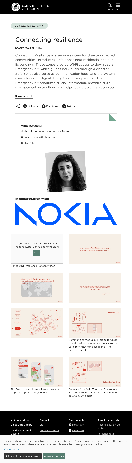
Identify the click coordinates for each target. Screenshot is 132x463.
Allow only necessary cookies (22, 456)
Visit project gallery (27, 25)
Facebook (78, 430)
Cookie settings (13, 449)
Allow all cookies (54, 456)
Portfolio (29, 143)
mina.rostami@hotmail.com (40, 137)
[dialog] (66, 449)
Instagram (78, 424)
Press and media (49, 430)
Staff (42, 424)
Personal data (106, 433)
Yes (36, 253)
